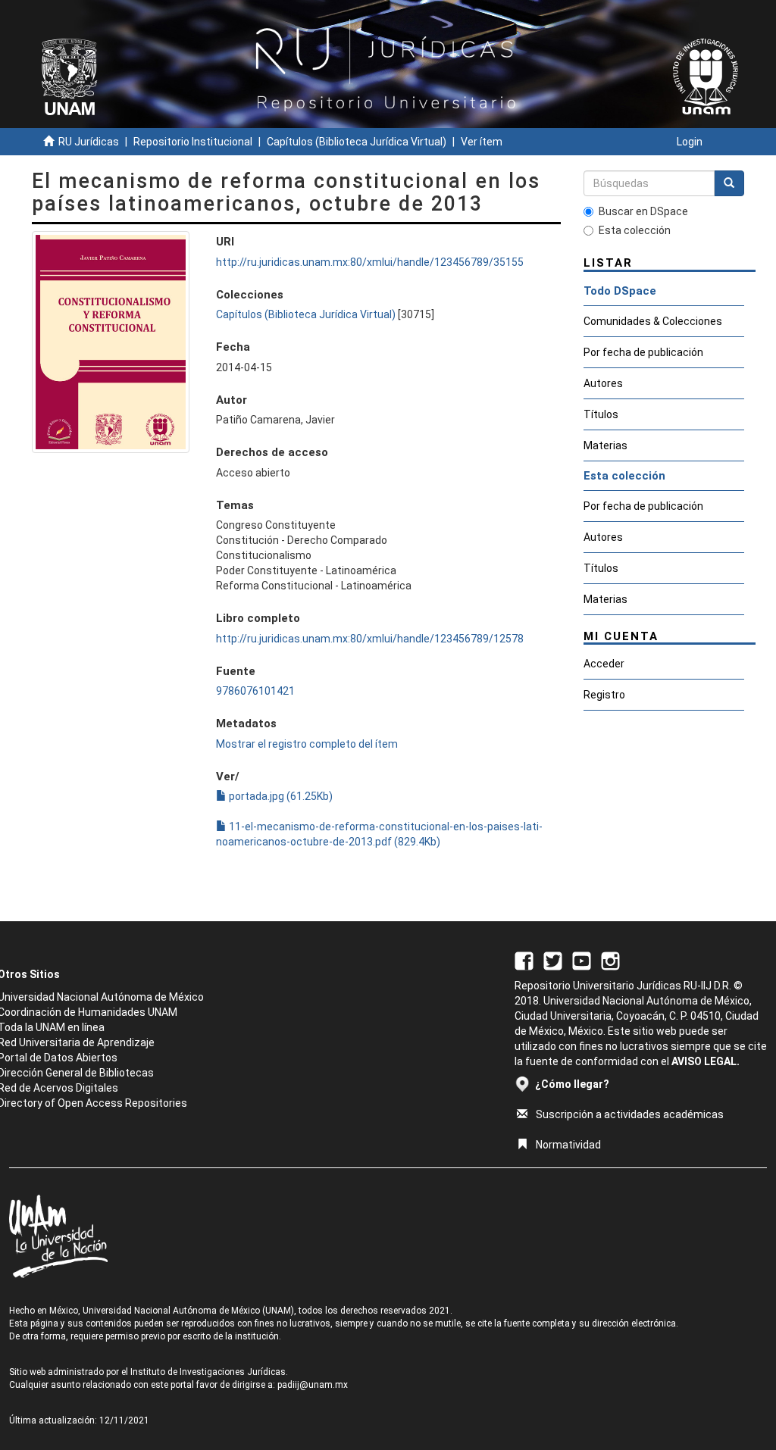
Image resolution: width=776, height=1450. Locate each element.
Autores (603, 383)
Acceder (604, 664)
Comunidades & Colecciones (653, 321)
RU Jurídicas (88, 142)
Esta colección (635, 230)
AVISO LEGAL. (705, 1061)
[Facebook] (524, 961)
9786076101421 (255, 691)
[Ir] (729, 183)
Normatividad (568, 1145)
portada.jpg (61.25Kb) (280, 796)
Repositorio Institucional (192, 142)
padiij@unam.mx (312, 1385)
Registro (604, 695)
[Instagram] (610, 961)
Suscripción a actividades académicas (630, 1114)
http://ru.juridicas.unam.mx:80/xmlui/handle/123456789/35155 (370, 262)
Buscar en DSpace (643, 211)
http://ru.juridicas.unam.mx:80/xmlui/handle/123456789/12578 (370, 639)
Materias (605, 445)
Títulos (601, 414)
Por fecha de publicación (643, 352)
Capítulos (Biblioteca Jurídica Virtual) (356, 142)
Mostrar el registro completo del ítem (307, 744)
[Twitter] (552, 961)
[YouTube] (581, 961)
